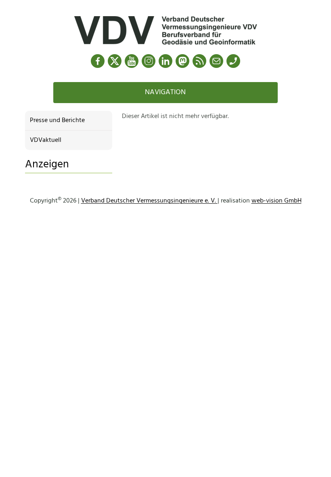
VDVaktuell (45, 140)
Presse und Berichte (57, 120)
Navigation (165, 92)
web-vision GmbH (276, 201)
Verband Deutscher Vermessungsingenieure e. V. (149, 201)
